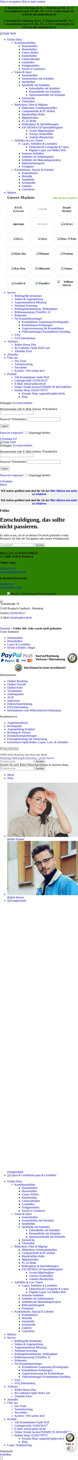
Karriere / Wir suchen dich (30, 370)
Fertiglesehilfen (30, 65)
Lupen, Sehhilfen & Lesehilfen (39, 143)
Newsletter (21, 367)
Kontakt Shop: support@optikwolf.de (43, 393)
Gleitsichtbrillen (31, 59)
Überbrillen (28, 101)
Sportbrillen (28, 81)
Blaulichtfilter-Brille (33, 114)
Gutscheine (28, 189)
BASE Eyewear (18, 209)
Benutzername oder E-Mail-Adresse (28, 409)
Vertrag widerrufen (9, 748)
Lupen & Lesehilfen (18, 644)
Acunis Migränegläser (41, 130)
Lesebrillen (28, 62)
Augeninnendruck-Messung (30, 302)
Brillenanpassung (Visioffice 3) (32, 312)
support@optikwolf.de (13, 572)
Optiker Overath (16, 684)
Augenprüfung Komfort (21, 729)
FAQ (17, 334)
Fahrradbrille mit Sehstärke (44, 88)
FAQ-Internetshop (17, 707)
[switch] (70, 1448)
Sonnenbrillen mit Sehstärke (38, 78)
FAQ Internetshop (25, 338)
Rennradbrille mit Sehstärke (45, 91)
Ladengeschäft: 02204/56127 (31, 380)
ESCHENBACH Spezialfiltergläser (42, 127)
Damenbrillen (29, 46)
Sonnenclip (28, 98)
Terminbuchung (24, 364)
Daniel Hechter (67, 209)
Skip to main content (33, 1)
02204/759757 (8, 568)
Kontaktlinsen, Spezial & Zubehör (34, 169)
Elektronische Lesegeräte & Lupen (49, 146)
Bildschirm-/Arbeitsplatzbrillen (39, 107)
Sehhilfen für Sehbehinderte (38, 156)
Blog (24, 396)
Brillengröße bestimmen (28, 295)
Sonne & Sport (23, 72)
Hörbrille (27, 176)
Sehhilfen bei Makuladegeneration (41, 160)
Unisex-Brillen (30, 52)
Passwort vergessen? (12, 432)
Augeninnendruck (17, 722)
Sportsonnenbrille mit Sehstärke (47, 94)
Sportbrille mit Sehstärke (36, 85)
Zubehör (27, 186)
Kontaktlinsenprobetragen (22, 735)
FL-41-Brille (29, 120)
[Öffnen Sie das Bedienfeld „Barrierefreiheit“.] (1, 1458)
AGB (10, 697)
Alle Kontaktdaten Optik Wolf (32, 377)
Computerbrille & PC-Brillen (38, 111)
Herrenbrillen (29, 49)
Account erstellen (22, 402)
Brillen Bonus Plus (25, 344)
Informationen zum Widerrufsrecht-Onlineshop (34, 710)
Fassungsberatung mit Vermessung (27, 738)
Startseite (5, 628)
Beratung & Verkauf (18, 732)
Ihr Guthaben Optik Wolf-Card (32, 347)
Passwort (13, 419)
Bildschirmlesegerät (33, 163)
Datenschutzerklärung (19, 703)
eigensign (18, 224)
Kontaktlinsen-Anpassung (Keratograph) (45, 321)
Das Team (20, 360)
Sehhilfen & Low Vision (29, 140)
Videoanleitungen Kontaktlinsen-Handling (46, 331)
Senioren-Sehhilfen (33, 153)
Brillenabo (20, 315)
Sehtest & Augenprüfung (29, 299)
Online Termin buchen (43, 387)
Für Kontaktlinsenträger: (28, 318)
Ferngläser (28, 166)
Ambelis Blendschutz (41, 137)
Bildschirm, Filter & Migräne (31, 104)
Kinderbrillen (29, 55)
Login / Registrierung (19, 1445)
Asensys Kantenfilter (41, 133)
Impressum (13, 700)
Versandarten (14, 690)
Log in (4, 426)
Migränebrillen (30, 117)
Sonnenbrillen (30, 75)
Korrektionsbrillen (25, 42)
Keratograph (14, 725)
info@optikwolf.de (11, 587)
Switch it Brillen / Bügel (21, 647)
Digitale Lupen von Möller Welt (47, 150)
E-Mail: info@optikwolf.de (30, 383)
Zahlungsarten (15, 694)
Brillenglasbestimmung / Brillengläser (36, 308)
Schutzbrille (28, 182)
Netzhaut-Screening (26, 305)
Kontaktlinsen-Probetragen (37, 325)
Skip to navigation (11, 1)
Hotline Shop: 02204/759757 (31, 390)
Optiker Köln (14, 687)
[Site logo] (8, 33)
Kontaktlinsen (30, 173)
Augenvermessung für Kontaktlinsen (43, 328)
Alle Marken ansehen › (65, 197)
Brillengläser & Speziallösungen (40, 124)
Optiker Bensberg (17, 681)
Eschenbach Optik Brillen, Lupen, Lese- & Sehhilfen (37, 742)
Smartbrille (28, 179)
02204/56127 (7, 584)
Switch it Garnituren (33, 68)
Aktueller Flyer (23, 351)
